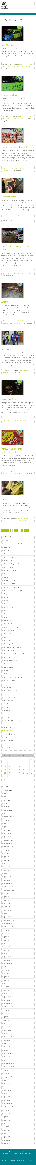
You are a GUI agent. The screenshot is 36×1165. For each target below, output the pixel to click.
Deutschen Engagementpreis (13, 564)
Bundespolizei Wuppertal (11, 557)
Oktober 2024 (8, 847)
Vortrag (6, 737)
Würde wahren (8, 747)
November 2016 (9, 1140)
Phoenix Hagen (8, 670)
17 (5, 769)
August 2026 (8, 790)
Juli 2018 (6, 1080)
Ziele (3, 499)
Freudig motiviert (9, 399)
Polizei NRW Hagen (10, 681)
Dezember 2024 (9, 840)
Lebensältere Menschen (11, 627)
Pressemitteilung (9, 687)
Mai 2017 (7, 1123)
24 (5, 773)
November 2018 (9, 1067)
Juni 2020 (7, 1020)
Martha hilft (7, 634)
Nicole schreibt (8, 664)
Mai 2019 (7, 1047)
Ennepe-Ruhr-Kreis (23, 64)
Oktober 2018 (8, 1070)
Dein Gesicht (8, 560)
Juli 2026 (6, 793)
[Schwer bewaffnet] (12, 83)
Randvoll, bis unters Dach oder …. (16, 147)
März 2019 (7, 1053)
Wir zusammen (8, 741)
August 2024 (8, 853)
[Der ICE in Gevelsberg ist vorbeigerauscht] (12, 437)
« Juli (3, 779)
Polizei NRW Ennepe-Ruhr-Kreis (13, 677)
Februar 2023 (8, 913)
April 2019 (7, 1050)
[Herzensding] (12, 338)
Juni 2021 (7, 980)
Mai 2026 (7, 800)
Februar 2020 (8, 1033)
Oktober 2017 (8, 1107)
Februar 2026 (8, 810)
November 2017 (9, 1103)
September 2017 (9, 1110)
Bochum (6, 554)
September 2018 (9, 1073)
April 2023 (7, 907)
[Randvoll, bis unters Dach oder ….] (12, 135)
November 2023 (9, 883)
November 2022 (9, 923)
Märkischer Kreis (9, 630)
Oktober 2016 (8, 1143)
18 (9, 769)
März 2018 (7, 1090)
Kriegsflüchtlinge (9, 624)
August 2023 (8, 893)
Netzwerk (7, 657)
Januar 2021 (7, 997)
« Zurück (4, 531)
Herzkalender (8, 597)
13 (19, 766)
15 (27, 766)
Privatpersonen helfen (10, 690)
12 (14, 766)
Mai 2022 (7, 943)
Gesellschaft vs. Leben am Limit (13, 590)
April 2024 (7, 867)
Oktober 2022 (8, 927)
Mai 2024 (7, 863)
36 (22, 531)
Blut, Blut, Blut (7, 45)
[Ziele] (12, 488)
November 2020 (9, 1003)
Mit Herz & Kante (9, 651)
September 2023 (9, 890)
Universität (7, 724)
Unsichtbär (7, 727)
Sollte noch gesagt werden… (12, 697)
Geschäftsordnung (18, 1153)
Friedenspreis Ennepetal (11, 587)
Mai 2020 (7, 1023)
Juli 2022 (6, 937)
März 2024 (7, 870)
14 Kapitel (7, 540)
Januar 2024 (7, 877)
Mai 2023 (7, 903)
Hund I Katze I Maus (10, 607)
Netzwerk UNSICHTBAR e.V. (12, 660)
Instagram (7, 610)
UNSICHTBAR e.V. (16, 66)
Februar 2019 (8, 1057)
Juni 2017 (7, 1120)
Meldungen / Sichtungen (11, 644)
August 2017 (8, 1113)
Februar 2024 (8, 873)
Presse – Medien (9, 684)
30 (31, 773)
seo (5, 694)
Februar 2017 (8, 1134)
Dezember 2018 (9, 1063)
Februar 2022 (8, 953)
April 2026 (7, 803)
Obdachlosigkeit (6, 66)
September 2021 (9, 970)
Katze (6, 617)
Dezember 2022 (9, 920)
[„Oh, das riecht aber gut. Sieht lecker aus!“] (12, 235)
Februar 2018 (8, 1093)
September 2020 (9, 1010)
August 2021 (8, 973)
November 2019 (9, 1040)
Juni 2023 (7, 900)
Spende (6, 707)
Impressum (5, 1151)
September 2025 (9, 820)
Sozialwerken (8, 704)
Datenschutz (14, 1151)
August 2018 (8, 1077)
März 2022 (7, 950)
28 (23, 773)
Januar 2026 (7, 813)
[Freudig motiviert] (12, 387)
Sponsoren (7, 711)
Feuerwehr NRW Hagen (11, 584)
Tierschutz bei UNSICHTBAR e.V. (14, 720)
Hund (6, 604)
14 (23, 766)
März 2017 (7, 1130)
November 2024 (9, 843)
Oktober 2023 (8, 887)
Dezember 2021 (9, 960)
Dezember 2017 (9, 1100)
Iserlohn (6, 614)
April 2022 (7, 947)
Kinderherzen (8, 620)
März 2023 (7, 910)
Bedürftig (7, 550)
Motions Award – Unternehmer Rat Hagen (16, 654)
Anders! (4, 301)
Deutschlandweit (9, 567)
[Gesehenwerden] (12, 185)
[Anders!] (12, 290)
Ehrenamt (7, 574)
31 (5, 776)
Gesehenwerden (8, 196)
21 (23, 769)
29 (27, 773)
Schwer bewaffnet (9, 95)
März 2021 (7, 990)
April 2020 (7, 1027)
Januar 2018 (7, 1097)
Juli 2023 (6, 897)
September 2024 (9, 850)
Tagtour (6, 714)
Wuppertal (24, 66)
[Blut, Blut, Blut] (12, 33)
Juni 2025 (7, 827)
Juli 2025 (6, 823)
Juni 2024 (7, 860)
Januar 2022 (7, 957)
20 (19, 769)
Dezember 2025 (9, 817)
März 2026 (7, 807)
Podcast (6, 674)
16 (31, 766)
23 (31, 769)
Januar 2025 (7, 837)
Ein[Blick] (7, 577)
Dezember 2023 (9, 880)
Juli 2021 (6, 977)
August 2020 (8, 1013)
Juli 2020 (6, 1017)
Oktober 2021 (8, 967)
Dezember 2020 (9, 1000)
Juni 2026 (7, 797)
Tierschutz (7, 717)
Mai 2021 (7, 983)
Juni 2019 (7, 1043)
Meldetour (7, 640)
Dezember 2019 (9, 1037)
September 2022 (9, 930)
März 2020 (7, 1030)
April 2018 (7, 1087)
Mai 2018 (7, 1083)
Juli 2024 (6, 857)
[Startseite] (4, 4)
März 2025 (7, 833)
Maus (6, 637)
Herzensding (7, 349)
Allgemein (21, 166)
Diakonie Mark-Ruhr (10, 570)
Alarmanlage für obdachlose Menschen (16, 544)
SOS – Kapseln (8, 701)
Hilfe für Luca (8, 600)
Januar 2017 (7, 1137)
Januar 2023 (7, 917)
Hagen (31, 64)
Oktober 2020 (8, 1007)
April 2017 (7, 1127)
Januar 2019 (7, 1060)
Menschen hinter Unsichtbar (13, 647)
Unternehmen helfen (10, 734)
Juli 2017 (6, 1117)
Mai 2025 (7, 830)
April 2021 (7, 987)
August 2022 (8, 933)
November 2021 (9, 963)
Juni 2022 (7, 940)
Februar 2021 (8, 993)
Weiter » (26, 531)
